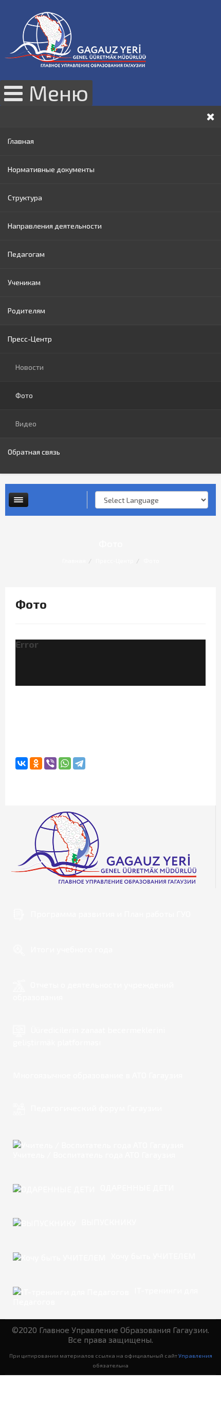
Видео (25, 423)
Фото (24, 395)
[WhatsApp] (65, 763)
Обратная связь (34, 451)
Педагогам (26, 254)
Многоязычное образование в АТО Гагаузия (97, 1075)
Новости (29, 367)
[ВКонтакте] (21, 763)
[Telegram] (79, 763)
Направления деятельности (55, 225)
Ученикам (24, 282)
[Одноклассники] (36, 763)
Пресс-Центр (30, 338)
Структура (25, 197)
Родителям (26, 310)
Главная (21, 141)
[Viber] (50, 763)
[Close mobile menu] (210, 116)
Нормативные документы (51, 169)
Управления (195, 1355)
